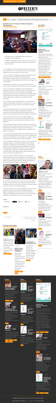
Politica (16, 273)
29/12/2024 (17, 245)
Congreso (5, 212)
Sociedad (48, 77)
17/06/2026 (15, 283)
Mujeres (11, 340)
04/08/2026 (41, 47)
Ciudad (40, 77)
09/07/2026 (30, 305)
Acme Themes (40, 400)
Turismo (10, 341)
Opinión (9, 253)
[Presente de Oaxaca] (4, 14)
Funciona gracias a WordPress (19, 400)
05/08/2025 (15, 325)
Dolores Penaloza (14, 28)
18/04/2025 (6, 236)
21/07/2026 (30, 283)
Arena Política (8, 217)
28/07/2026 (48, 120)
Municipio (44, 77)
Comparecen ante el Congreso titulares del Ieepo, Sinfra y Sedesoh (29, 218)
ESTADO (21, 271)
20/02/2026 (15, 303)
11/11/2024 (29, 238)
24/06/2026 (30, 326)
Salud (22, 303)
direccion (6, 238)
